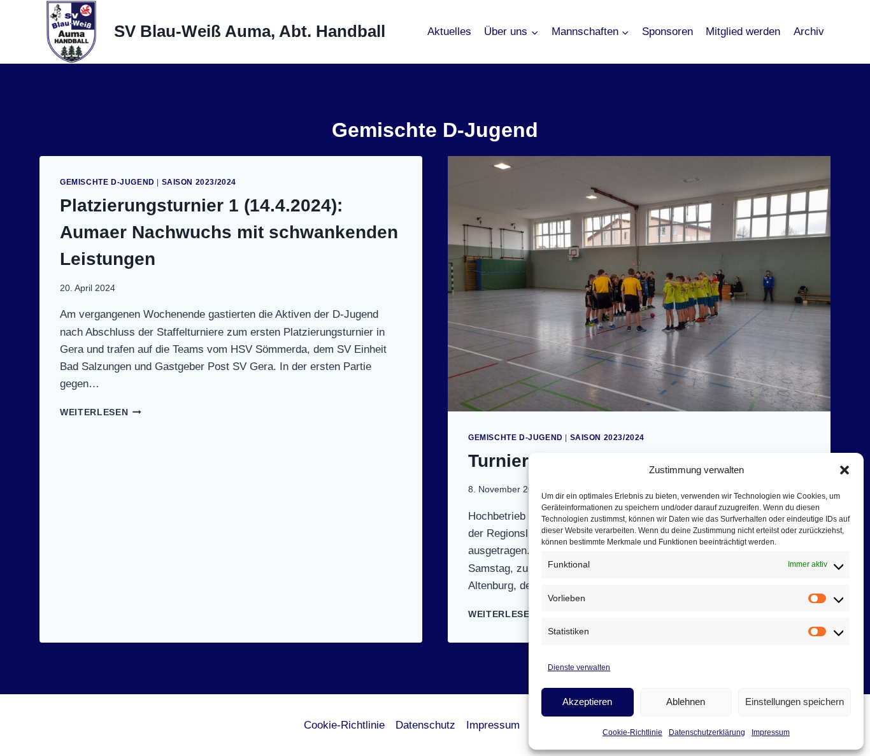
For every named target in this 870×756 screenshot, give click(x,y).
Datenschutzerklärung (707, 732)
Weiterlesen (100, 412)
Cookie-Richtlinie (632, 732)
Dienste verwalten (579, 667)
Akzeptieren (587, 701)
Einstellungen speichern (794, 701)
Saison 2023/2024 (199, 182)
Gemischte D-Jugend (107, 182)
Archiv (809, 31)
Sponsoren (667, 31)
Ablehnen (685, 701)
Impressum (771, 732)
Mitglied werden (743, 31)
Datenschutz (425, 725)
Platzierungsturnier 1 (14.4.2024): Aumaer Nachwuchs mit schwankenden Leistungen (229, 232)
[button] (844, 470)
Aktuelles (449, 31)
